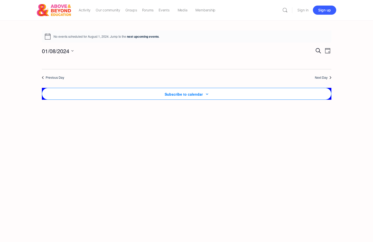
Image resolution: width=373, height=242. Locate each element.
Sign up (324, 10)
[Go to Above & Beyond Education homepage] (54, 9)
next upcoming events (143, 36)
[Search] (285, 10)
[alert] (186, 36)
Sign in (303, 10)
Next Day (321, 77)
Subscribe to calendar (184, 94)
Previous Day (55, 77)
